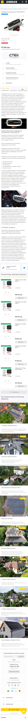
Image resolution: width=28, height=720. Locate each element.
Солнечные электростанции (13, 274)
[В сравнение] (25, 717)
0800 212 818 (14, 666)
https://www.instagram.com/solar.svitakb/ (12, 685)
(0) (6, 40)
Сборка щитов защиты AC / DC (12, 77)
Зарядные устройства (17, 8)
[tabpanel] (14, 23)
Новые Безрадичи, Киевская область (10, 640)
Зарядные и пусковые (7, 8)
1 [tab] (10, 35)
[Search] (2, 6)
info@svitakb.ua (14, 688)
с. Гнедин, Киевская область (8, 609)
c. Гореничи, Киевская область (9, 425)
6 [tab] (16, 35)
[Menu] (2, 2)
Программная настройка (11, 72)
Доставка (8, 62)
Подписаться (21, 656)
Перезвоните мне (14, 668)
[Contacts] (22, 2)
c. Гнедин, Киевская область (8, 579)
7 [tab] (17, 35)
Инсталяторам (9, 82)
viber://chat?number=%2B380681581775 (18, 685)
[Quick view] (6, 292)
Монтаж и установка (10, 67)
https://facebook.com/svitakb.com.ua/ (9, 685)
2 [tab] (11, 35)
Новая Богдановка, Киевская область (11, 487)
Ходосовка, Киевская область (9, 456)
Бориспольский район (7, 518)
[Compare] (8, 292)
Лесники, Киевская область (8, 548)
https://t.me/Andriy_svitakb (15, 685)
